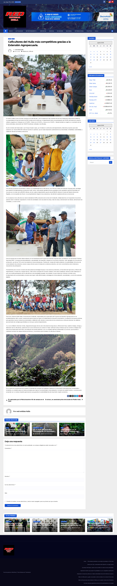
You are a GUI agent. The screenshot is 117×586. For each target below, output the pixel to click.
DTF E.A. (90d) (93, 113)
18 (94, 57)
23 (110, 57)
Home (85, 561)
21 (103, 57)
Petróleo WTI (93, 100)
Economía (60, 31)
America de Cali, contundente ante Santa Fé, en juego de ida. (100, 564)
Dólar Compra (93, 86)
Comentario (8, 448)
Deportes (43, 31)
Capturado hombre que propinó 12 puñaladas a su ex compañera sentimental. (97, 570)
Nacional (69, 31)
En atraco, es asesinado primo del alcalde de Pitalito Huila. (63, 399)
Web (6, 493)
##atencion (26, 51)
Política (89, 31)
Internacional (79, 31)
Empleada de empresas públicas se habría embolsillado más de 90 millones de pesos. (95, 573)
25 (94, 60)
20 (100, 57)
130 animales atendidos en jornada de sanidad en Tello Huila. (101, 561)
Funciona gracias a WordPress (10, 572)
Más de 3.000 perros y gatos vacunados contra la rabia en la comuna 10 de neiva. (96, 576)
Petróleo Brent (93, 96)
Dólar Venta (92, 83)
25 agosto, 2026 (11, 527)
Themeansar (28, 572)
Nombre (7, 476)
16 (110, 54)
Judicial (51, 31)
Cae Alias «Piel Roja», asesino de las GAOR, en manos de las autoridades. (98, 567)
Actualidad (19, 31)
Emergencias (36, 427)
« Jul (90, 66)
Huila (96, 31)
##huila (31, 51)
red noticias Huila (19, 49)
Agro (10, 38)
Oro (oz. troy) (93, 106)
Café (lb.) (91, 103)
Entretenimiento (31, 31)
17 (90, 57)
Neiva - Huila (8, 521)
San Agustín (63, 521)
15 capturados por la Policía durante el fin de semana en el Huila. (26, 400)
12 (97, 54)
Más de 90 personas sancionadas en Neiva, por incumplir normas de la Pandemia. (96, 580)
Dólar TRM (92, 80)
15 (107, 54)
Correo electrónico (10, 484)
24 (90, 60)
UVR (90, 110)
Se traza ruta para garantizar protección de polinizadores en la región (99, 583)
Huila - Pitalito (37, 521)
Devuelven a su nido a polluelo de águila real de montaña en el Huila (71, 525)
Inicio (11, 31)
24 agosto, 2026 (39, 527)
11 (94, 54)
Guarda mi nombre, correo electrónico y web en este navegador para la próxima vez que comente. (32, 501)
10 (90, 54)
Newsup (22, 572)
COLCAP (91, 93)
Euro (90, 90)
